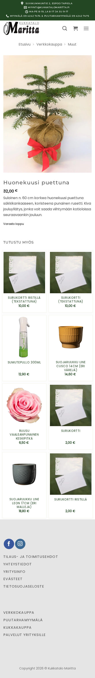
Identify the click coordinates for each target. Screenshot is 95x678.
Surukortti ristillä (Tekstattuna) (24, 300)
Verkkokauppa (49, 44)
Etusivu (24, 44)
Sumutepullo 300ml (24, 363)
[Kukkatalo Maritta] (25, 28)
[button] (64, 28)
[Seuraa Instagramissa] (20, 544)
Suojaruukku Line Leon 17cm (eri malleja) (24, 503)
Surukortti (70, 431)
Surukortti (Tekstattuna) (70, 300)
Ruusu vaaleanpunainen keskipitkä (24, 435)
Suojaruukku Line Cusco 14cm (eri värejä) (71, 366)
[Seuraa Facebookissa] (9, 544)
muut (72, 44)
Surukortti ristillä (70, 500)
